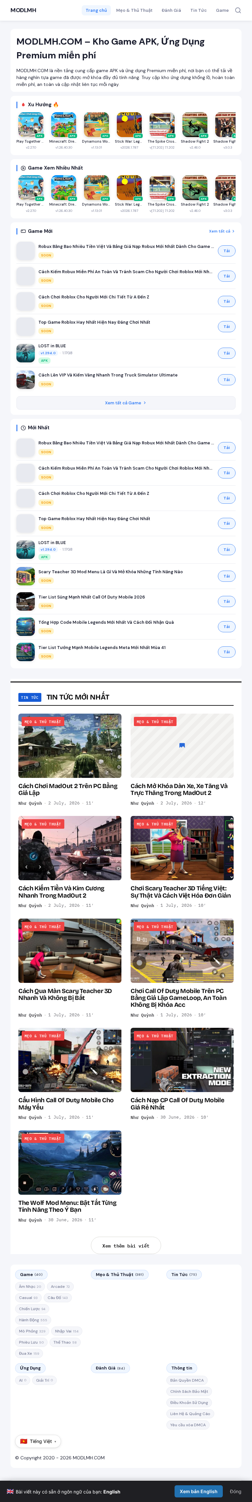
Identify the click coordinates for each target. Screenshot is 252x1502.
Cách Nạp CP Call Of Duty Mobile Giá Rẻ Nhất (177, 1103)
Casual (28, 1297)
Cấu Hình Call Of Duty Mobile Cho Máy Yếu (66, 1103)
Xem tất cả (219, 231)
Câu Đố (58, 1297)
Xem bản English (199, 1491)
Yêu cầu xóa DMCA (188, 1425)
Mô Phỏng (32, 1331)
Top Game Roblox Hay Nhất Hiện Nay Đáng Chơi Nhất (94, 322)
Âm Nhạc (30, 1286)
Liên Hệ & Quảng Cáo (190, 1413)
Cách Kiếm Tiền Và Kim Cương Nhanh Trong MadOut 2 (61, 891)
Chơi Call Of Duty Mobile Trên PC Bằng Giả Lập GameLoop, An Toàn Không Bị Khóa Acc (179, 998)
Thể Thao (65, 1342)
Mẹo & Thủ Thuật (134, 10)
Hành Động (33, 1320)
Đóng (236, 1491)
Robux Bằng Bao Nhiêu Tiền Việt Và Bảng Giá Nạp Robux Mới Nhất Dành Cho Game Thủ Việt (126, 246)
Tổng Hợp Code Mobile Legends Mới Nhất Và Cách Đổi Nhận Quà (106, 622)
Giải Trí (44, 1380)
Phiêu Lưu (31, 1342)
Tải (226, 251)
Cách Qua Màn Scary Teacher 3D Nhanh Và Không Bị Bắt (65, 994)
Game (222, 10)
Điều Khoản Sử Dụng (189, 1402)
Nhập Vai (66, 1331)
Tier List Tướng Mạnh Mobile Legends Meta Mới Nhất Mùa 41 (102, 647)
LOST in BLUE (52, 346)
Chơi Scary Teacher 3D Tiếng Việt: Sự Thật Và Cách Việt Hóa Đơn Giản (181, 891)
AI (22, 1380)
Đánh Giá (171, 10)
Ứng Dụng (30, 1368)
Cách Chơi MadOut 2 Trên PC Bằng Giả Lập (67, 789)
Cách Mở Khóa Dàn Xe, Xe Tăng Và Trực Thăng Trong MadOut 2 (179, 789)
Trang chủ (96, 10)
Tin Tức (198, 10)
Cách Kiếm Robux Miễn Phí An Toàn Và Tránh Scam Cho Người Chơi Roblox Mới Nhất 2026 (126, 271)
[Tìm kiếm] (238, 10)
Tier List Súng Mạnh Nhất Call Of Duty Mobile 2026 (91, 597)
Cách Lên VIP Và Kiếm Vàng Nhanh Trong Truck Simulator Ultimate (108, 375)
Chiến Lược (32, 1308)
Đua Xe (29, 1353)
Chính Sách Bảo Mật (189, 1391)
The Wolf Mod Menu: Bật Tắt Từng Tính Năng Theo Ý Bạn (67, 1206)
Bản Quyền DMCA (187, 1380)
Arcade (60, 1286)
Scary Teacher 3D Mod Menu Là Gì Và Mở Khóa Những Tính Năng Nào (110, 572)
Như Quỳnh (30, 803)
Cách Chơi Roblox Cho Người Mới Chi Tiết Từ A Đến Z (93, 297)
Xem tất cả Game (123, 403)
